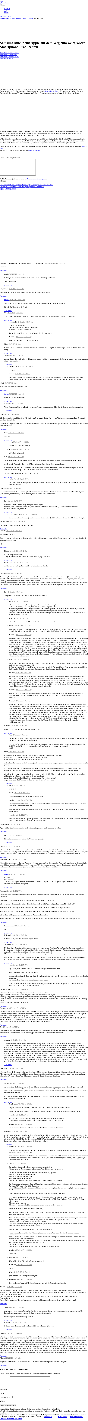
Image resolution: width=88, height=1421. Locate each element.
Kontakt (7, 9)
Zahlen (13, 189)
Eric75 (6, 874)
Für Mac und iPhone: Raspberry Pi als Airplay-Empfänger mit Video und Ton (26, 185)
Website (2, 1401)
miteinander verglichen (51, 91)
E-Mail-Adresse (6, 1397)
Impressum (48, 1417)
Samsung (8, 189)
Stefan (6, 300)
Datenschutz (62, 1417)
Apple (2, 189)
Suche (6, 13)
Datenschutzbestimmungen (36, 179)
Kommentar (4, 1389)
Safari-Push (74, 1417)
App (5, 11)
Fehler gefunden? (34, 150)
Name (2, 1393)
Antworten (3, 270)
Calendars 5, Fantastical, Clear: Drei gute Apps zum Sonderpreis (22, 187)
